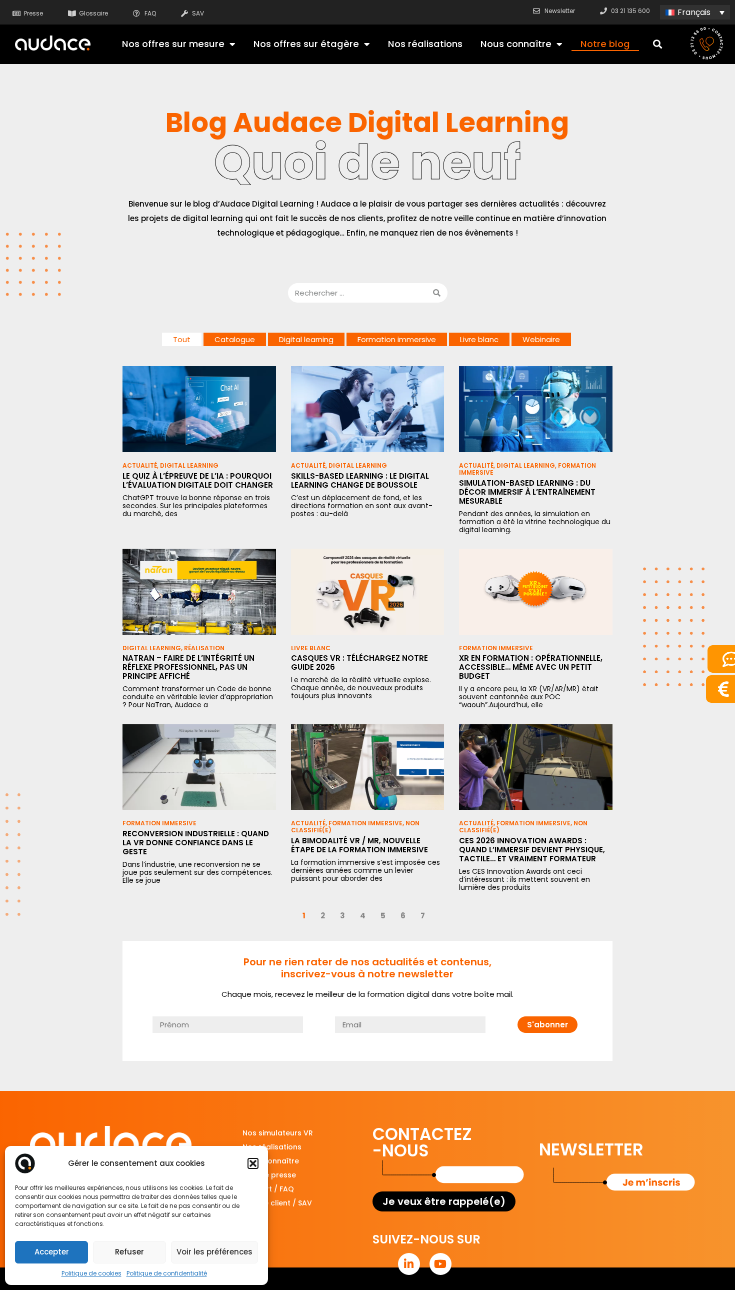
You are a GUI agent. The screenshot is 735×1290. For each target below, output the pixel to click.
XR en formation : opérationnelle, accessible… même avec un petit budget (530, 667)
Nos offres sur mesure (173, 44)
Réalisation (204, 648)
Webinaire (541, 339)
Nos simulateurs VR (277, 1133)
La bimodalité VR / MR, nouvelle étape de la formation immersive (359, 845)
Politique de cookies (92, 1273)
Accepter (51, 1251)
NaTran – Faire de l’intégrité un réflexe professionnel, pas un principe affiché (188, 667)
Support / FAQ (268, 1189)
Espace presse (269, 1175)
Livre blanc (479, 339)
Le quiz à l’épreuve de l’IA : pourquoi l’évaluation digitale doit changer (197, 480)
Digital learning (306, 339)
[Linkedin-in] (409, 1264)
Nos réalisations (425, 44)
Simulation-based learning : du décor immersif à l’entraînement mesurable (527, 492)
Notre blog (605, 44)
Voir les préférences (214, 1251)
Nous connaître (516, 44)
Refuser (129, 1251)
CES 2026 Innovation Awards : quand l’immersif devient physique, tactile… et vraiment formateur (532, 849)
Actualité (139, 465)
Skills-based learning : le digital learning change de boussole (360, 480)
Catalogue (234, 339)
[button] (253, 1163)
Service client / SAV (277, 1203)
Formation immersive (397, 339)
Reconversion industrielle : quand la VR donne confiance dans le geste (195, 842)
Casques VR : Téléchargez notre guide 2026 (359, 662)
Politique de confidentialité (166, 1273)
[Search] (436, 293)
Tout (181, 339)
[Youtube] (441, 1264)
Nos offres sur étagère (306, 44)
